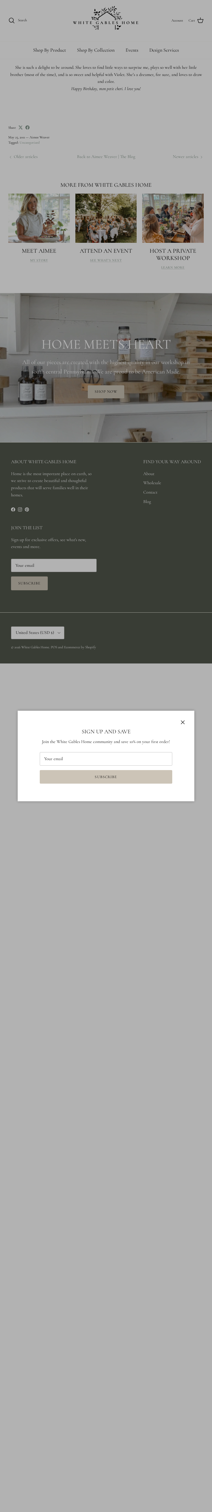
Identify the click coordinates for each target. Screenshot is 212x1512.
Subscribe (106, 777)
